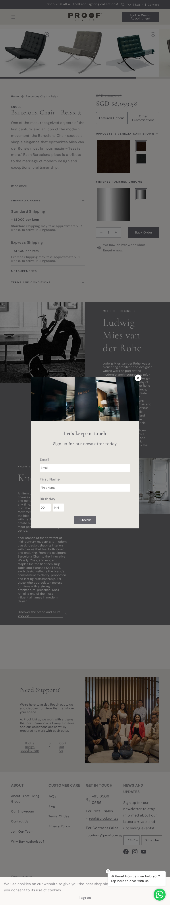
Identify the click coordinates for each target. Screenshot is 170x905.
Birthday (48, 499)
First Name (50, 479)
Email (44, 459)
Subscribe (85, 520)
